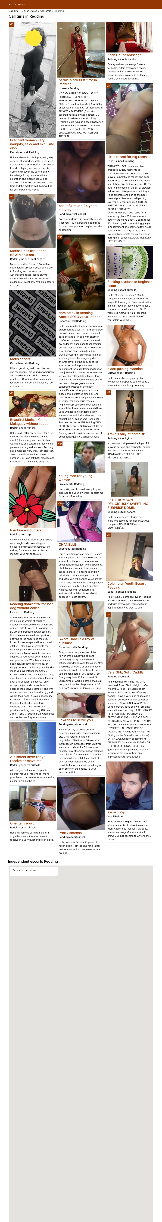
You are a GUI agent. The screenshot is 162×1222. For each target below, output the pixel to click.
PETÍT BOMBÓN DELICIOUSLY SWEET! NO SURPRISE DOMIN (127, 504)
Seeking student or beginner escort (129, 284)
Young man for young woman (75, 478)
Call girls (14, 10)
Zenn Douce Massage (124, 55)
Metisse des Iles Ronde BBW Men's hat (28, 253)
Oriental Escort (22, 823)
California (45, 10)
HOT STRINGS (17, 4)
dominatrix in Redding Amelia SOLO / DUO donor (79, 315)
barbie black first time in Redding (78, 82)
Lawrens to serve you (76, 720)
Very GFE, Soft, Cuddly (125, 672)
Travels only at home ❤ (126, 434)
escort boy (116, 812)
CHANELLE (67, 544)
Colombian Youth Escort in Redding (128, 585)
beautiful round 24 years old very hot (78, 208)
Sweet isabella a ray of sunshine (76, 641)
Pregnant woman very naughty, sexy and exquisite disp (32, 144)
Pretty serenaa (70, 833)
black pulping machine (125, 369)
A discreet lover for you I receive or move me (29, 759)
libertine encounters (26, 530)
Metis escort (20, 359)
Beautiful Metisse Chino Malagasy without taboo (29, 422)
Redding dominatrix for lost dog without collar (31, 606)
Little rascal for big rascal (127, 157)
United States (29, 10)
